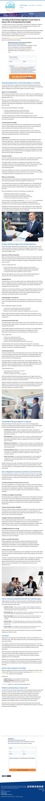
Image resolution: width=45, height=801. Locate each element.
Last (24, 751)
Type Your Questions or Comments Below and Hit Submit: (22, 758)
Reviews (21, 7)
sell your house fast (14, 38)
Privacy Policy (25, 67)
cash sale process (29, 200)
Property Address (13, 57)
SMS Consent (11, 65)
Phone (11, 61)
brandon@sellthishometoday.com (6, 794)
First (10, 751)
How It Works (32, 5)
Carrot (21, 796)
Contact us (5, 684)
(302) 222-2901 (39, 13)
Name (10, 748)
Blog (43, 790)
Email (24, 61)
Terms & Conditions (17, 67)
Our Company (39, 5)
